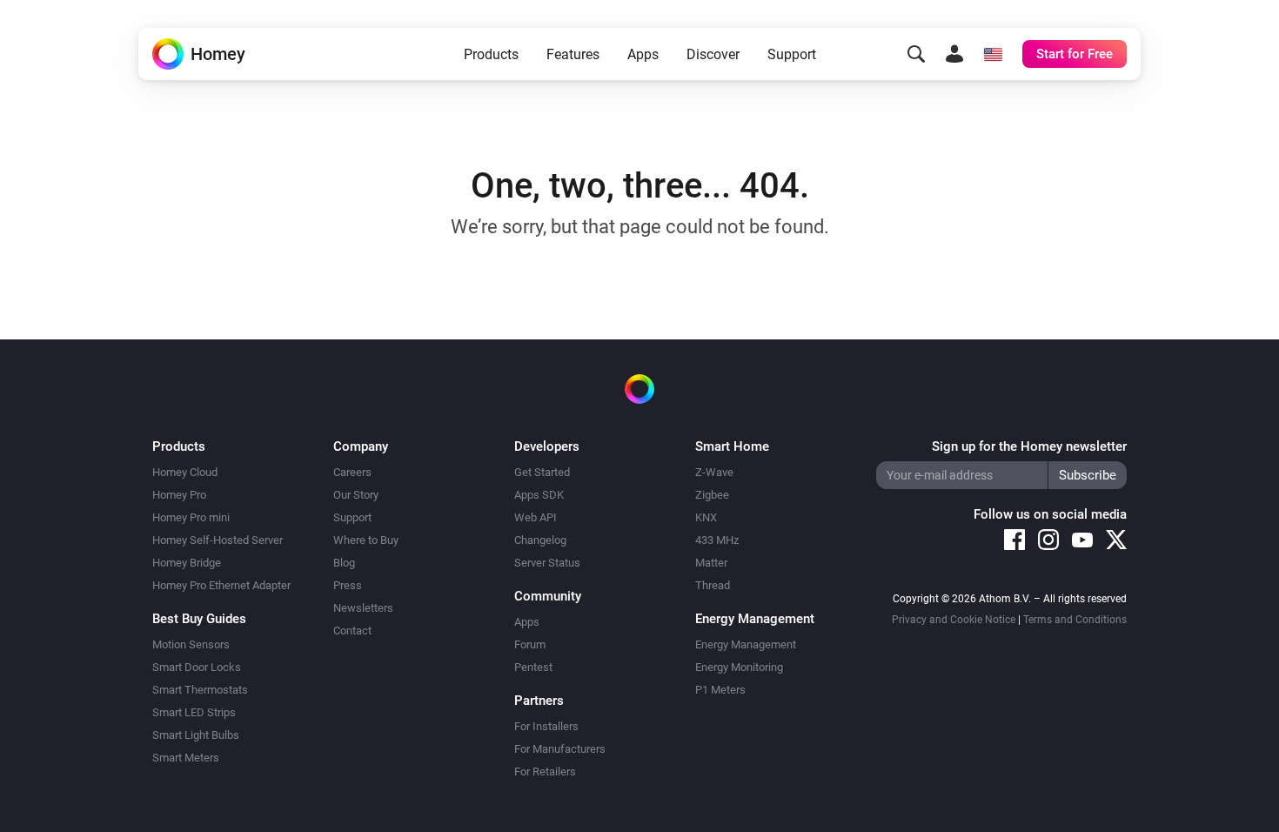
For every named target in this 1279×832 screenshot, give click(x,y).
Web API (535, 517)
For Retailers (545, 771)
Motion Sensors (191, 644)
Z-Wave (714, 472)
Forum (530, 644)
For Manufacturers (560, 748)
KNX (706, 517)
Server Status (547, 562)
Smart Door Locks (196, 667)
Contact (352, 630)
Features (572, 54)
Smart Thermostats (200, 689)
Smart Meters (185, 757)
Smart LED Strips (194, 712)
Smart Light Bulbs (195, 734)
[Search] (916, 54)
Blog (344, 562)
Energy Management (745, 644)
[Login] (954, 54)
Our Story (355, 494)
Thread (712, 585)
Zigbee (712, 494)
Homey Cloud (185, 472)
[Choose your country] (992, 54)
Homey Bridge (186, 562)
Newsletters (363, 607)
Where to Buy (365, 540)
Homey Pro (179, 494)
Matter (711, 562)
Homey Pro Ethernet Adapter (221, 585)
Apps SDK (539, 494)
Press (347, 585)
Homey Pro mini (191, 517)
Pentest (533, 667)
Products (491, 54)
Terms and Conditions (1075, 620)
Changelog (540, 540)
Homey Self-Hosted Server (217, 540)
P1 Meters (720, 689)
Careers (352, 472)
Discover (713, 54)
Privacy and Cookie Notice (953, 620)
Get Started (542, 472)
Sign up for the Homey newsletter (1029, 446)
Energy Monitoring (739, 667)
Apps (643, 54)
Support (791, 54)
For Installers (546, 726)
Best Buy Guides (199, 619)
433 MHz (717, 540)
